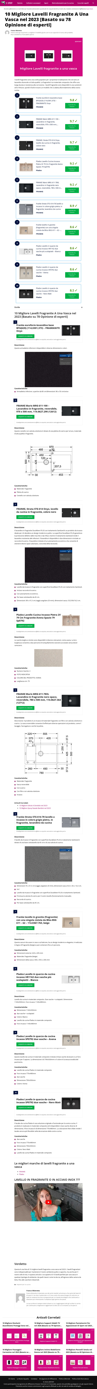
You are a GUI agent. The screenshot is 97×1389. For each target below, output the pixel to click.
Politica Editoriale (64, 1379)
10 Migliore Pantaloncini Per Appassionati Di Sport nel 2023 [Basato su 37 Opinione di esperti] (79, 1324)
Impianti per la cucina (24, 1284)
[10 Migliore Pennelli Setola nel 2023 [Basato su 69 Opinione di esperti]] (80, 1370)
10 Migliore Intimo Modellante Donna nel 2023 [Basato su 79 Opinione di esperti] (47, 1350)
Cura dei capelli (83, 3)
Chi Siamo (11, 1379)
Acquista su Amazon (25, 336)
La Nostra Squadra (23, 1379)
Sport (46, 3)
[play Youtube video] (48, 1202)
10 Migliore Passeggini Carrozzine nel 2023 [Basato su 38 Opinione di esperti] (17, 1350)
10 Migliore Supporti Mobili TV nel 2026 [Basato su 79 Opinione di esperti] (47, 1324)
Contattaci (34, 1379)
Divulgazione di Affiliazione (48, 1379)
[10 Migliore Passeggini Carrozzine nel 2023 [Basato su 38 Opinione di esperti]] (17, 1370)
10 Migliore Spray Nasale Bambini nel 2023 (35, 808)
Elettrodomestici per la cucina (63, 3)
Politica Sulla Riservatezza (80, 1379)
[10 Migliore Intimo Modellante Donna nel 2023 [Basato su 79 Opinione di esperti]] (48, 1370)
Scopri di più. (89, 9)
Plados (21, 1174)
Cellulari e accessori (33, 3)
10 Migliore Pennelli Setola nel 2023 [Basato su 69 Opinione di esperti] (79, 1350)
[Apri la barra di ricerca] (93, 3)
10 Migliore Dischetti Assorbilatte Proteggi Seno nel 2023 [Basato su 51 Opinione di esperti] (16, 1324)
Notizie (19, 3)
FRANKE (22, 1172)
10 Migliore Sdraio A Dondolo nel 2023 (33, 805)
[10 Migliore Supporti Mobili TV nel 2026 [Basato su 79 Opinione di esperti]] (48, 1343)
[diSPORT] (6, 3)
